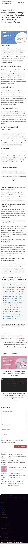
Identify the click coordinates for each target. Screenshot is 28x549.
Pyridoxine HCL (20, 325)
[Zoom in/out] (0, 546)
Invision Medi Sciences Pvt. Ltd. (16, 542)
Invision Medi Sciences (19, 173)
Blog (4, 27)
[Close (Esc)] (4, 546)
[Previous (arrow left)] (0, 548)
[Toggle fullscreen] (1, 546)
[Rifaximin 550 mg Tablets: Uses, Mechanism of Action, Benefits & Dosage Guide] (4, 456)
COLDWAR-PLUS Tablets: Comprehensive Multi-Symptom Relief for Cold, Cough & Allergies (17, 475)
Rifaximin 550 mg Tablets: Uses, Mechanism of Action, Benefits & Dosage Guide (17, 456)
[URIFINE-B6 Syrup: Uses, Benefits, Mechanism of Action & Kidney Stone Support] (4, 462)
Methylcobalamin (12, 325)
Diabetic (13, 324)
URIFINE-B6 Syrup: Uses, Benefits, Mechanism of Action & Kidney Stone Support (13, 462)
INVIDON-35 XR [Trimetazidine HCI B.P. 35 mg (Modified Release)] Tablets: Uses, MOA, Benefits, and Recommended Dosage (14, 396)
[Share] (3, 546)
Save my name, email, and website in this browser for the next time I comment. (13, 441)
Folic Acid (18, 324)
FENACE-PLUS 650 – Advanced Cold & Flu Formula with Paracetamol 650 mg (14, 372)
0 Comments (12, 27)
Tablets (3, 327)
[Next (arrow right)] (1, 548)
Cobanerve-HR (7, 324)
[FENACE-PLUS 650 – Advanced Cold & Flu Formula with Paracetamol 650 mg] (4, 469)
